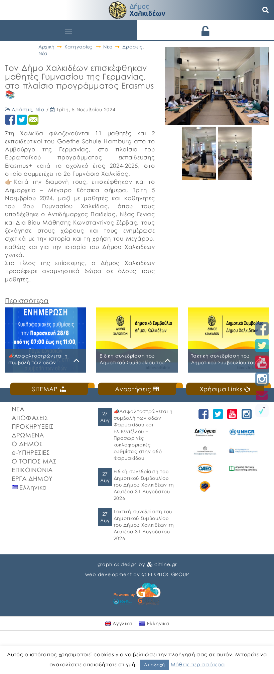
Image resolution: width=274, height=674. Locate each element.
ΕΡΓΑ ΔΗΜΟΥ (32, 478)
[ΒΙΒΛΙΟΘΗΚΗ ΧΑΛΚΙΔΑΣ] (242, 468)
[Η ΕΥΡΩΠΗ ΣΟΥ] (205, 486)
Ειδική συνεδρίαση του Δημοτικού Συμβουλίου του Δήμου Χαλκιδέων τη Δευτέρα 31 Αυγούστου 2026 (144, 484)
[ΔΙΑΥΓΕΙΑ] (205, 432)
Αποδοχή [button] (154, 664)
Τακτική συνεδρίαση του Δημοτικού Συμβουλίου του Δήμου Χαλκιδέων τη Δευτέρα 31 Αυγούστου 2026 (144, 525)
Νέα (108, 46)
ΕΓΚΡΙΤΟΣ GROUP (168, 574)
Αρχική (46, 46)
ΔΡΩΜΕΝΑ (28, 435)
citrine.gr (165, 564)
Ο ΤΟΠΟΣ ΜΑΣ (34, 461)
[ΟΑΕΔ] (205, 468)
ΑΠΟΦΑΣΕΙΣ (30, 417)
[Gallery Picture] (200, 177)
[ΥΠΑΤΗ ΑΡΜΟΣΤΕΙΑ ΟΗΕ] (242, 432)
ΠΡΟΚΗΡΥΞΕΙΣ (32, 426)
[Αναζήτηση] (265, 10)
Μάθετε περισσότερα (198, 664)
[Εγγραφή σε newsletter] (262, 395)
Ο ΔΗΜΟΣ (27, 443)
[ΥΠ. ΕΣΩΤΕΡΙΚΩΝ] (205, 450)
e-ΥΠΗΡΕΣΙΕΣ (31, 452)
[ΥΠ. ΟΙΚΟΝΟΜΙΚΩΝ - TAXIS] (242, 450)
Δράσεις (132, 46)
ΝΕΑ (18, 409)
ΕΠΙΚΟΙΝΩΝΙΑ (32, 470)
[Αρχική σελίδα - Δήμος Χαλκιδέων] (137, 9)
